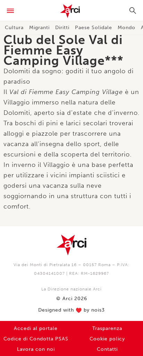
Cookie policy (107, 339)
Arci (71, 11)
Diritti (62, 28)
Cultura (14, 28)
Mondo (126, 28)
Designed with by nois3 (71, 310)
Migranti (39, 28)
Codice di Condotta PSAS (35, 339)
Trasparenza (107, 328)
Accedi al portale (36, 328)
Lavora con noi (36, 349)
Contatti (107, 349)
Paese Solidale (93, 28)
